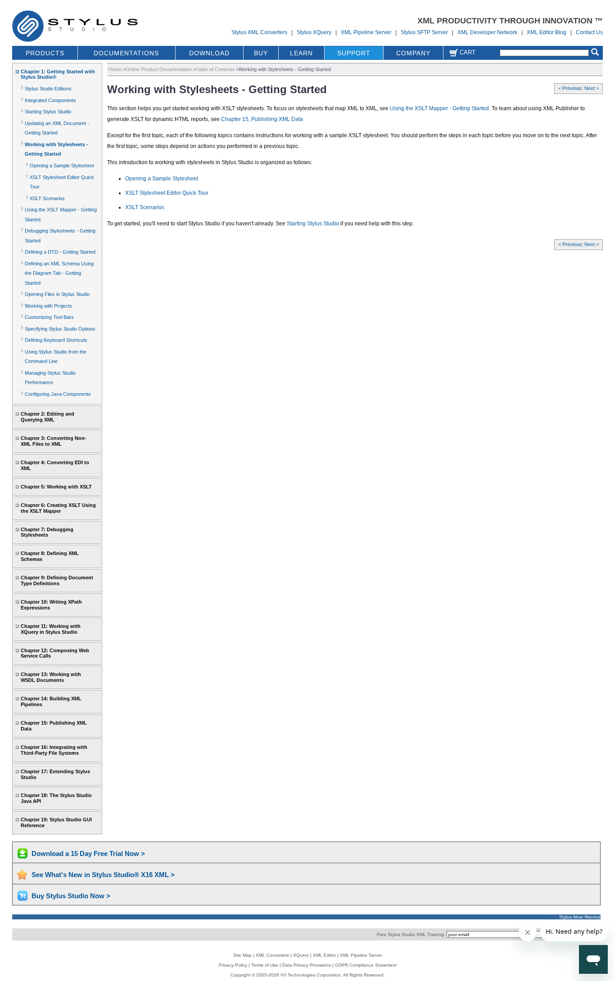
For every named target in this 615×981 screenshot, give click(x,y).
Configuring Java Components (58, 394)
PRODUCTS (45, 53)
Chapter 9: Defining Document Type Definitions (57, 580)
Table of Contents (215, 69)
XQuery (301, 955)
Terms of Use (264, 965)
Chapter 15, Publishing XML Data (262, 119)
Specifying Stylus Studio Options (60, 328)
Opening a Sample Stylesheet (62, 165)
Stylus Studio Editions (48, 88)
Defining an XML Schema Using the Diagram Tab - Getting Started (59, 273)
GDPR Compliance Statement (366, 965)
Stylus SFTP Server (424, 32)
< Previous (570, 88)
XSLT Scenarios (47, 198)
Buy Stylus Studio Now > (71, 896)
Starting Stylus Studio (48, 111)
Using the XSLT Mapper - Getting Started (439, 108)
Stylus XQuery (314, 32)
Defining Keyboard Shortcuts (56, 340)
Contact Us (589, 32)
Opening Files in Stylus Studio (57, 294)
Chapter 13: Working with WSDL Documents (51, 677)
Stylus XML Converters (259, 32)
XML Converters (272, 955)
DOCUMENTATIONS (126, 53)
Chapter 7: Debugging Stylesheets (47, 532)
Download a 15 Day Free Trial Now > (88, 853)
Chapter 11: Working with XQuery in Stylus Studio (51, 629)
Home (115, 69)
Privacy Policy (233, 965)
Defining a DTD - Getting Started (60, 252)
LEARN (301, 53)
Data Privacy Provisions (306, 965)
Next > (591, 88)
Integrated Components (50, 100)
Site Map (242, 955)
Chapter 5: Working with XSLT (56, 486)
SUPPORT (354, 53)
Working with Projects (48, 306)
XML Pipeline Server (366, 32)
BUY (261, 53)
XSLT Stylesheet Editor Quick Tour (166, 193)
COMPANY (413, 53)
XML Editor (324, 955)
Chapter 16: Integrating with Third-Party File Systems (54, 750)
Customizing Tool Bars (49, 317)
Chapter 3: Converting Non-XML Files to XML (53, 441)
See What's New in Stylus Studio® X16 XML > (103, 874)
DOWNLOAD (209, 53)
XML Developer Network (487, 32)
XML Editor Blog (546, 32)
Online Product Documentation (159, 69)
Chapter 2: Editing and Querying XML (47, 416)
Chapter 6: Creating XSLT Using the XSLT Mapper (58, 508)
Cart (466, 52)
